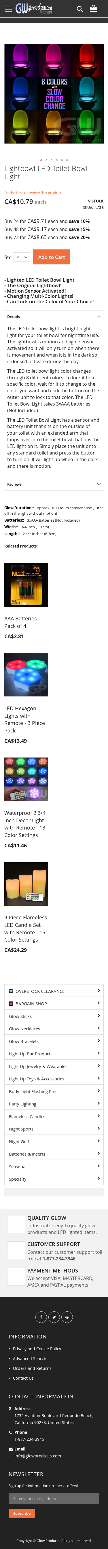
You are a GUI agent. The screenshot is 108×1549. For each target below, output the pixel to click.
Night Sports (21, 1129)
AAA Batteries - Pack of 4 (22, 622)
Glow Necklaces (24, 1028)
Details (13, 316)
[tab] (54, 316)
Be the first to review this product (33, 192)
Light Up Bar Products (30, 1053)
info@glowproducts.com (37, 1456)
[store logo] (33, 8)
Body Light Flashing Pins (33, 1091)
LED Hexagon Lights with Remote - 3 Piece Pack (24, 719)
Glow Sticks (20, 1016)
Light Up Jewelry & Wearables (38, 1066)
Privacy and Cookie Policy (37, 1348)
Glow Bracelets (24, 1041)
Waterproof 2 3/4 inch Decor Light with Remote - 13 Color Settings (25, 823)
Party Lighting (22, 1104)
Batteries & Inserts (27, 1154)
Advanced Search (29, 1358)
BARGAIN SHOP (30, 1003)
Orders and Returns (32, 1368)
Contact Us (23, 1378)
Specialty (17, 1179)
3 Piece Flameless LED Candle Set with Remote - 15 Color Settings (25, 928)
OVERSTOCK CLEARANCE (39, 991)
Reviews (14, 484)
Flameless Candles (27, 1116)
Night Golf (19, 1141)
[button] (41, 160)
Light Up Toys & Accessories (36, 1079)
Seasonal (17, 1166)
